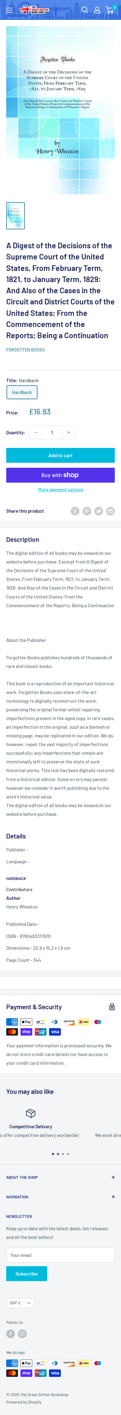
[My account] (97, 10)
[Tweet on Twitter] (98, 510)
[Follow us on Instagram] (22, 1333)
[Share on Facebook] (75, 510)
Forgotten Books (25, 349)
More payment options (60, 489)
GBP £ (15, 1302)
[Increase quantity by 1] (68, 432)
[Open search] (85, 10)
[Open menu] (9, 10)
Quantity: (15, 432)
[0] (110, 10)
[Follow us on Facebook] (10, 1333)
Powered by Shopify (23, 1402)
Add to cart (60, 455)
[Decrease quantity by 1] (35, 432)
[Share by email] (110, 510)
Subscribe (27, 1273)
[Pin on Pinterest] (87, 510)
